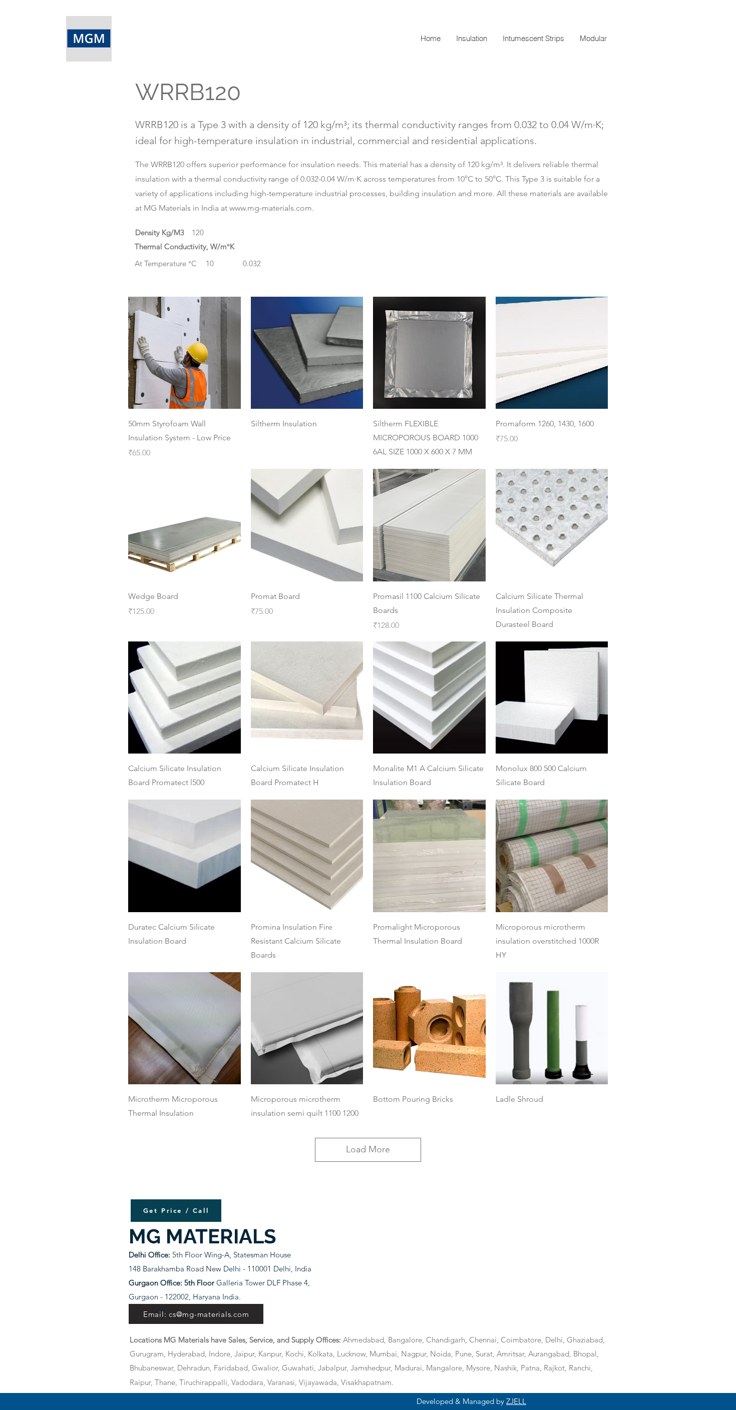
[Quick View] (184, 353)
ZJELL (516, 1401)
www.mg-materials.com (270, 208)
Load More (368, 1149)
